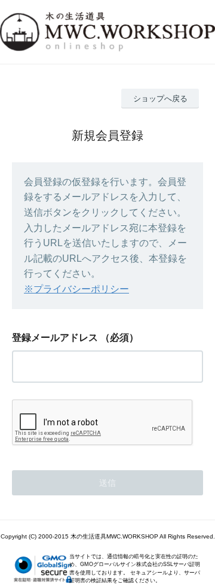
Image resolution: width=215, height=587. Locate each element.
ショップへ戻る (160, 98)
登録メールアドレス (55, 337)
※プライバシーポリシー (76, 289)
